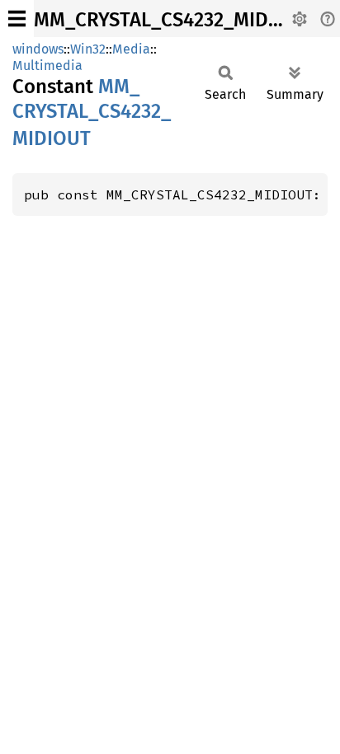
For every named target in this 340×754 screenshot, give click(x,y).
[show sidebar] (17, 18)
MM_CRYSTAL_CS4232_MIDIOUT (173, 19)
